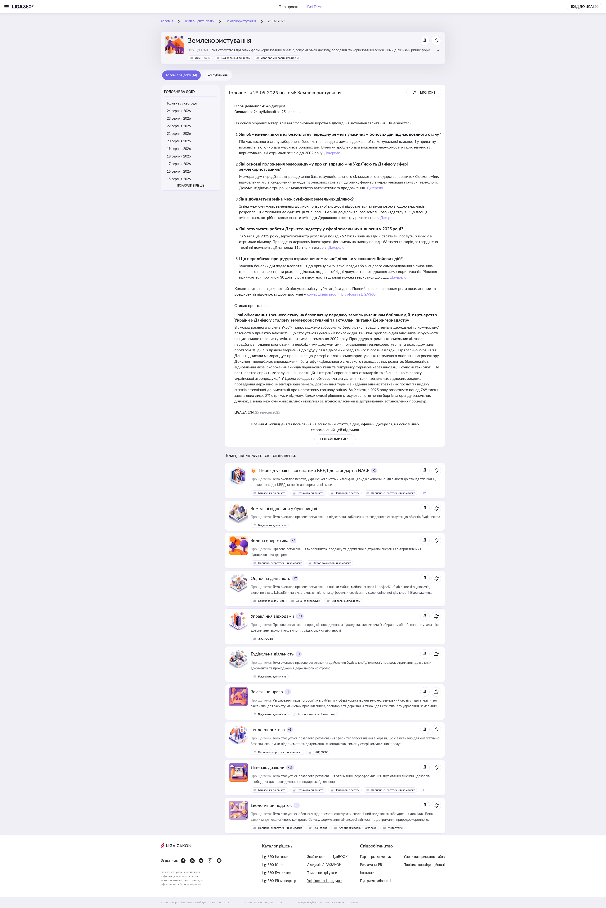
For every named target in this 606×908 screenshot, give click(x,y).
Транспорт (320, 827)
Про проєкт (289, 6)
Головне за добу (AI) (181, 75)
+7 (293, 540)
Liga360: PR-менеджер (279, 881)
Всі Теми (314, 6)
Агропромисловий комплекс (280, 58)
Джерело (332, 152)
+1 (298, 654)
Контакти (367, 873)
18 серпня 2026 (179, 156)
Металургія (395, 827)
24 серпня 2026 (179, 111)
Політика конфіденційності (424, 865)
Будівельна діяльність (235, 58)
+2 (374, 470)
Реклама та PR (371, 865)
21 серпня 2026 (179, 133)
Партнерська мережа (376, 857)
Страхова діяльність (311, 493)
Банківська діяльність (272, 493)
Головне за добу (179, 92)
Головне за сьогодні (182, 103)
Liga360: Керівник (275, 857)
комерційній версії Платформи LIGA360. (342, 294)
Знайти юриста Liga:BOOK (327, 857)
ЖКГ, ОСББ (202, 58)
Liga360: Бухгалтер (276, 873)
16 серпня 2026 (179, 171)
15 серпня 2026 (179, 179)
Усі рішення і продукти (324, 881)
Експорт (427, 92)
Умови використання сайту (424, 857)
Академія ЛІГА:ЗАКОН (324, 865)
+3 (296, 805)
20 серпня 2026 (179, 141)
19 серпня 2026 (179, 149)
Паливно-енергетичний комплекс (393, 493)
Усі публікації (217, 75)
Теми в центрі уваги (322, 873)
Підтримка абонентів (376, 881)
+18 (290, 767)
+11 (299, 616)
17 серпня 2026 (179, 164)
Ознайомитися (335, 439)
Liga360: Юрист (274, 865)
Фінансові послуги (347, 493)
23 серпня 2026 (179, 118)
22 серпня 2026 (179, 126)
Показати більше (190, 185)
